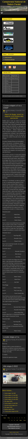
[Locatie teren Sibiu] (14, 69)
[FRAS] (8, 24)
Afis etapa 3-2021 (8, 401)
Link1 (11, 432)
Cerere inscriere (8, 57)
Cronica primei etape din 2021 (11, 411)
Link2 (14, 432)
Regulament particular (9, 59)
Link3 (17, 432)
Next (21, 420)
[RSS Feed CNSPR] (10, 69)
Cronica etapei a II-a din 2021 (11, 403)
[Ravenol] (8, 36)
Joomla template (10, 437)
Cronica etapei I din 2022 (10, 393)
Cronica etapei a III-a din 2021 (11, 399)
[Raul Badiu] (8, 50)
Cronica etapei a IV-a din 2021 (11, 397)
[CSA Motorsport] (8, 43)
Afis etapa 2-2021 (8, 407)
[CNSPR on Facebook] (5, 69)
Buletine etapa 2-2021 (9, 409)
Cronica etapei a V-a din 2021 (11, 395)
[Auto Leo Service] (8, 30)
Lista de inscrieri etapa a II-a (10, 405)
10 (17, 420)
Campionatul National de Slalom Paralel (14, 3)
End (24, 420)
